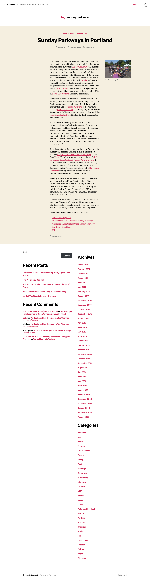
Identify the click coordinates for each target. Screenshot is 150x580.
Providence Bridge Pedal (60, 115)
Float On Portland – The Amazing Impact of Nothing (44, 291)
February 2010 (84, 345)
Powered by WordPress (48, 575)
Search (25, 252)
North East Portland (60, 94)
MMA (80, 491)
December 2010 (85, 300)
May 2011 (82, 287)
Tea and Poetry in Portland (44, 339)
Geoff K (62, 47)
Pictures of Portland (86, 509)
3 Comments (90, 47)
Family (73, 33)
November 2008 (85, 403)
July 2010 (82, 323)
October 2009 (84, 359)
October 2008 (84, 408)
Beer (80, 437)
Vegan (80, 554)
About (135, 4)
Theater (81, 545)
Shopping (82, 527)
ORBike (84, 80)
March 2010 (83, 341)
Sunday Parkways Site (61, 218)
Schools (81, 522)
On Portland (9, 4)
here (57, 157)
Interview (82, 482)
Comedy (81, 446)
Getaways (82, 469)
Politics (81, 513)
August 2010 (83, 318)
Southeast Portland (65, 109)
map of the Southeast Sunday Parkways (74, 154)
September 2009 (85, 363)
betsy (25, 318)
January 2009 (84, 394)
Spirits (80, 531)
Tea (79, 536)
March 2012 (83, 265)
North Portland (62, 88)
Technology (83, 540)
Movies (81, 495)
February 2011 (84, 291)
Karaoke (81, 486)
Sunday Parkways (80, 67)
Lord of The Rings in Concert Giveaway (39, 296)
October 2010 (84, 309)
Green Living (82, 33)
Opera (80, 504)
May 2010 (82, 332)
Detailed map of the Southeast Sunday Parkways (72, 221)
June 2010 (82, 327)
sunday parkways (57, 236)
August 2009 (83, 368)
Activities (82, 433)
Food (80, 464)
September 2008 (85, 412)
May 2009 (82, 381)
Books (80, 442)
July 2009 (82, 372)
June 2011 (82, 283)
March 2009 (83, 390)
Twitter (81, 549)
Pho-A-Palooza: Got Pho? (33, 280)
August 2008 (83, 417)
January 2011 (83, 296)
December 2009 (85, 354)
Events (66, 33)
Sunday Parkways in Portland (75, 40)
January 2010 (83, 350)
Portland (81, 518)
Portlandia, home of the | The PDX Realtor (40, 311)
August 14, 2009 (75, 47)
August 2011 (83, 278)
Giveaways (82, 473)
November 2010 (85, 305)
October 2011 (83, 274)
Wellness (82, 558)
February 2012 (84, 269)
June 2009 (82, 377)
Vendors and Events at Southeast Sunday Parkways (73, 224)
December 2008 (85, 399)
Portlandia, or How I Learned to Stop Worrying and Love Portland (47, 312)
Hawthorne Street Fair (61, 227)
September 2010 (85, 314)
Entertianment (84, 451)
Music (80, 500)
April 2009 (82, 386)
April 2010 (82, 336)
